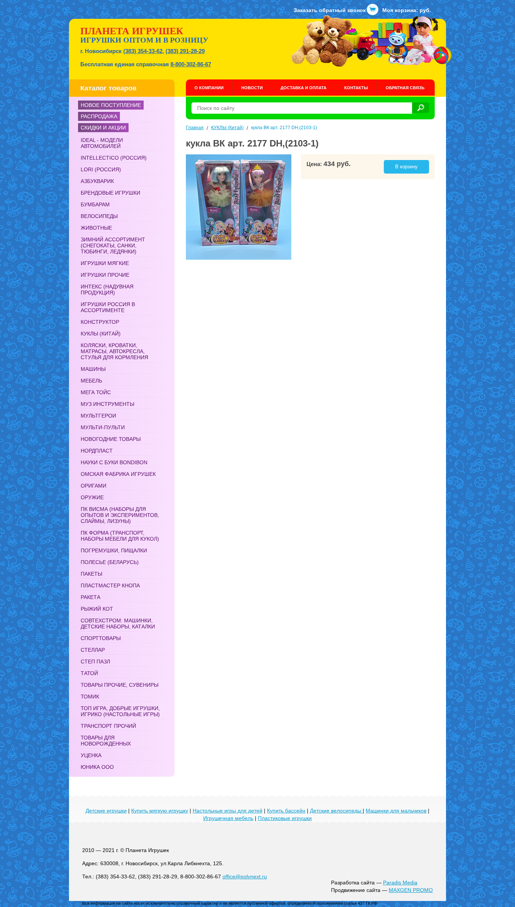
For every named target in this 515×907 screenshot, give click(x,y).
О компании (209, 87)
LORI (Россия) (101, 169)
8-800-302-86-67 (190, 64)
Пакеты (91, 574)
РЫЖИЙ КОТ (97, 609)
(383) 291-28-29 (185, 51)
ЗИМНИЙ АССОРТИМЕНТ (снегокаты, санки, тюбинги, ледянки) (113, 245)
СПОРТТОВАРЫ (101, 638)
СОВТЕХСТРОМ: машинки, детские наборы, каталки (118, 623)
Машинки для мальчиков (396, 811)
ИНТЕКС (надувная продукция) (107, 290)
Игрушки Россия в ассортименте (108, 307)
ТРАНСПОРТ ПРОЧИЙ (108, 726)
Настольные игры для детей (227, 811)
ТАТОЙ (89, 673)
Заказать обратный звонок (330, 10)
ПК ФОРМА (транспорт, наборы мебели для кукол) (120, 536)
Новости (252, 87)
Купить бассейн (286, 811)
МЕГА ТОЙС (96, 392)
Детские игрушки (106, 811)
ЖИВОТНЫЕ (96, 228)
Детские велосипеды (336, 811)
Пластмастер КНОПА (110, 585)
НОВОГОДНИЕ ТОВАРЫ (111, 439)
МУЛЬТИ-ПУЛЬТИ (103, 427)
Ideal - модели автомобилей (102, 143)
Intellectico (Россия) (114, 158)
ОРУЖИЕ (92, 497)
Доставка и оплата (303, 87)
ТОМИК (90, 697)
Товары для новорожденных (106, 741)
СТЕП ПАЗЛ (95, 662)
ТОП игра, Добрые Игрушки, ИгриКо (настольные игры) (120, 711)
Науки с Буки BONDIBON (114, 462)
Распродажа (99, 116)
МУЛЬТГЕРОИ (98, 416)
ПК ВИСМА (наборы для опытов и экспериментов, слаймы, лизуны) (120, 515)
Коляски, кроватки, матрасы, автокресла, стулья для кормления (114, 351)
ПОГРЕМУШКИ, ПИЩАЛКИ (114, 550)
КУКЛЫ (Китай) (101, 334)
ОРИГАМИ (93, 486)
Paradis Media (400, 883)
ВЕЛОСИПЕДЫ (99, 216)
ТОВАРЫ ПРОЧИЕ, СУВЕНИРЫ (119, 685)
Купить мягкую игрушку (159, 811)
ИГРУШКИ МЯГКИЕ (105, 263)
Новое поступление (111, 105)
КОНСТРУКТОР (100, 322)
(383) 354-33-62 (142, 51)
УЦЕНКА (91, 755)
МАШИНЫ (93, 369)
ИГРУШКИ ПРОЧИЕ (105, 275)
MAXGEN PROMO (411, 890)
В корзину (406, 166)
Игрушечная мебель (228, 818)
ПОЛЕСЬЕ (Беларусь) (110, 562)
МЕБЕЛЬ (91, 381)
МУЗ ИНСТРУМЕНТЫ (107, 404)
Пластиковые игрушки (285, 818)
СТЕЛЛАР (93, 650)
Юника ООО (97, 767)
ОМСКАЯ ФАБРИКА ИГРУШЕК (118, 474)
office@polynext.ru (244, 876)
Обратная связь (405, 87)
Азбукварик (97, 181)
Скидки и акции (103, 128)
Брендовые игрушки (110, 193)
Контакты (356, 87)
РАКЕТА (90, 597)
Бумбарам (95, 204)
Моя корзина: (406, 10)
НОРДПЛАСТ (97, 451)
